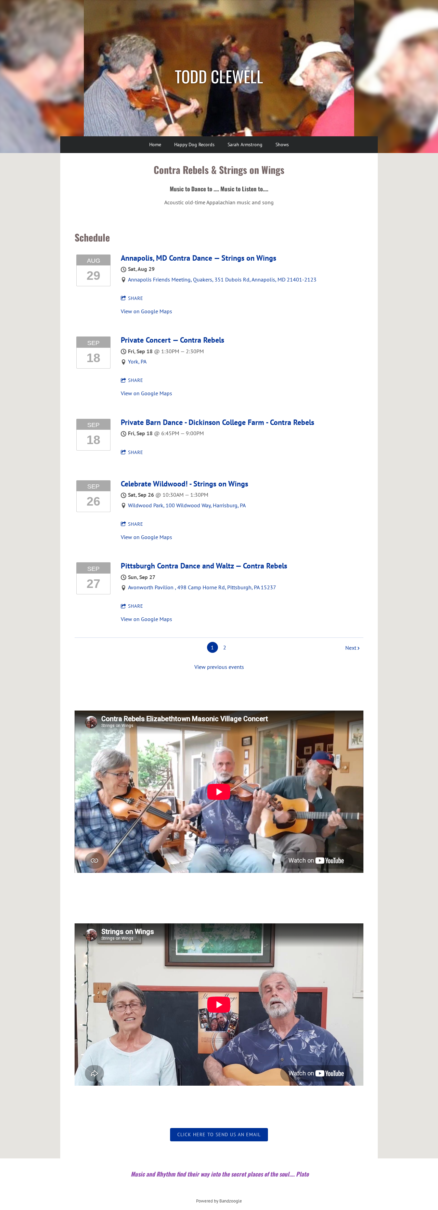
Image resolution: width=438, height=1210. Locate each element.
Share (135, 298)
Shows (282, 144)
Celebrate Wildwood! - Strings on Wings (184, 484)
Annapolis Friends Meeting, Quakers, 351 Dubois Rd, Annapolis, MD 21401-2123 (222, 279)
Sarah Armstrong (245, 144)
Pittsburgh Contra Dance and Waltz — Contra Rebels (204, 565)
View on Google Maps (146, 311)
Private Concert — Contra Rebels (172, 340)
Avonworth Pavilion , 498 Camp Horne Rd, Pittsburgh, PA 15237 (202, 587)
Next (350, 647)
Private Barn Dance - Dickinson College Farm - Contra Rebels (217, 422)
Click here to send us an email (219, 1134)
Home (155, 144)
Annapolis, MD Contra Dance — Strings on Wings (198, 258)
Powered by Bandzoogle (219, 1201)
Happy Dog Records (194, 144)
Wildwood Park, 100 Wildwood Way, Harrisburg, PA (187, 505)
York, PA (137, 361)
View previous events (219, 666)
